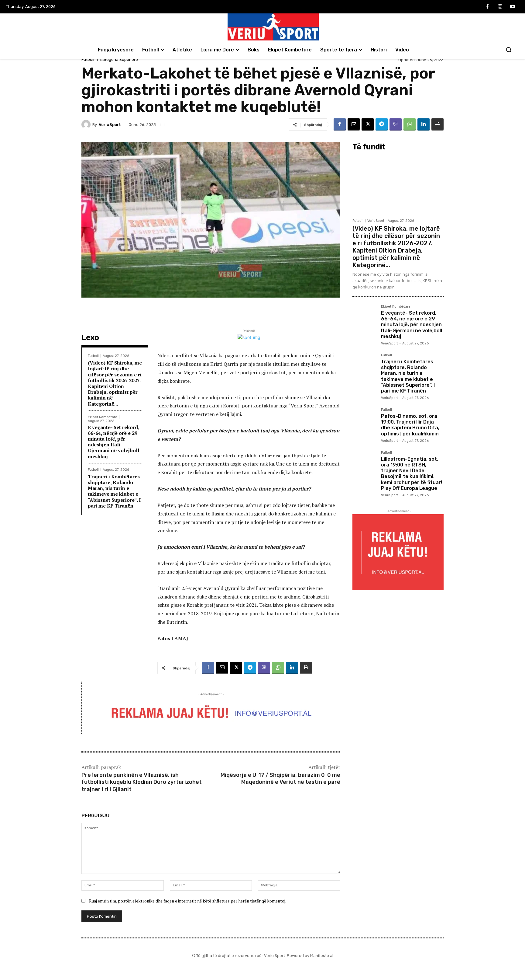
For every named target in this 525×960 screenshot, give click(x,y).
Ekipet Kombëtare (102, 417)
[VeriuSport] (86, 124)
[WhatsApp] (409, 124)
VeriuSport (110, 125)
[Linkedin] (423, 124)
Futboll (87, 59)
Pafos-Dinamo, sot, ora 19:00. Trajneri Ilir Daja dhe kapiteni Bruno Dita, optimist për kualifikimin (410, 425)
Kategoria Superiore (119, 59)
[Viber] (395, 124)
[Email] (354, 124)
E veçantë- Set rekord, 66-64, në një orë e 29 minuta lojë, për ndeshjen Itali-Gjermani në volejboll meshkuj (113, 442)
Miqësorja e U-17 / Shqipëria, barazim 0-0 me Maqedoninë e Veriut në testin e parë (280, 778)
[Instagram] (500, 7)
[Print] (437, 124)
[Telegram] (382, 124)
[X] (368, 124)
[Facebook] (487, 7)
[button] (508, 49)
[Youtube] (512, 7)
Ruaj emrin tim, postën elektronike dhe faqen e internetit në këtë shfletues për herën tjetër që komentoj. (187, 901)
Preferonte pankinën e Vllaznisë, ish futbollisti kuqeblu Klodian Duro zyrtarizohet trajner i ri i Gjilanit (141, 782)
